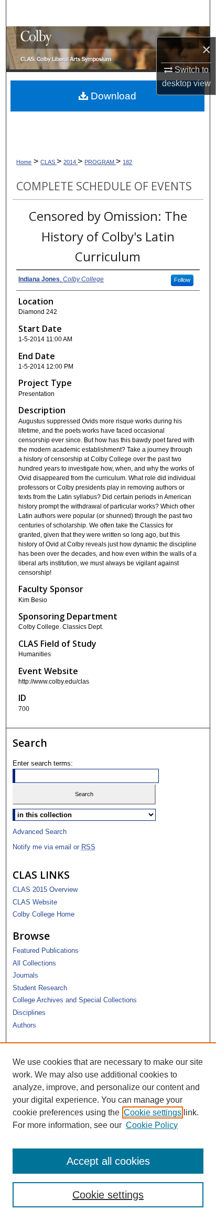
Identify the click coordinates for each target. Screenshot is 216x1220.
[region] (108, 1131)
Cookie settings (152, 1112)
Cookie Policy (152, 1125)
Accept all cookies (108, 1161)
